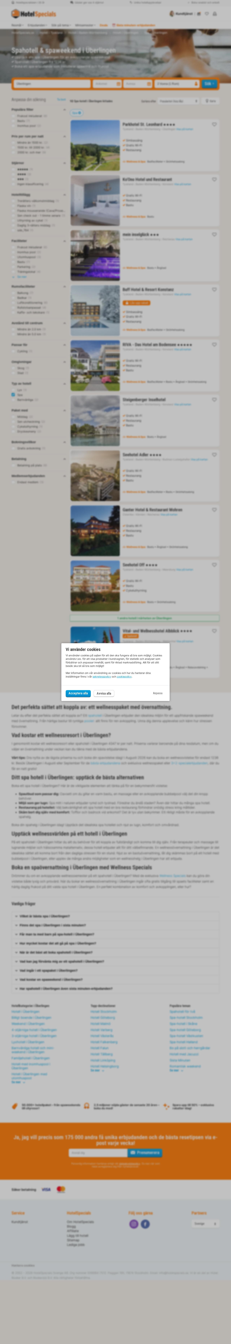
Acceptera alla (78, 693)
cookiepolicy (124, 676)
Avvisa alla (104, 693)
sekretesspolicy (102, 676)
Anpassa (157, 693)
